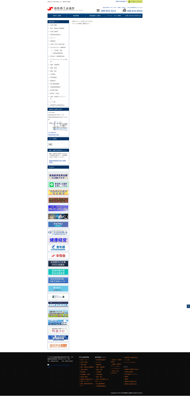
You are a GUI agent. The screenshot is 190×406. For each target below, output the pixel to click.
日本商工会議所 (129, 372)
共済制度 (52, 74)
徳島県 (126, 376)
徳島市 (126, 379)
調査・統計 (53, 71)
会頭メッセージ (84, 359)
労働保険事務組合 (55, 87)
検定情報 (76, 15)
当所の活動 (53, 25)
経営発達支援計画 (55, 34)
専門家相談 (53, 77)
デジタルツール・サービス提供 (58, 60)
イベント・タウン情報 (114, 15)
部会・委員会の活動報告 (57, 28)
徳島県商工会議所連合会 (57, 105)
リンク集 (52, 102)
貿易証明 (52, 80)
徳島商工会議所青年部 (131, 381)
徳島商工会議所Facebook (131, 369)
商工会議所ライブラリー (131, 374)
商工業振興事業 (54, 84)
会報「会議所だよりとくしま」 (58, 97)
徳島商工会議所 (68, 9)
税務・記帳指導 (54, 64)
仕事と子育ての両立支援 (57, 44)
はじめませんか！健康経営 (58, 47)
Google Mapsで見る (53, 134)
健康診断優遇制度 (58, 53)
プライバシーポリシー (131, 362)
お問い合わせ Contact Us (133, 15)
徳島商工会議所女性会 (131, 384)
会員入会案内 (54, 31)
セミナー (52, 38)
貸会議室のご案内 (94, 15)
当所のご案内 (57, 15)
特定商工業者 (54, 90)
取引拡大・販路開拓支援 (57, 56)
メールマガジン (116, 368)
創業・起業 (53, 68)
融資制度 (52, 41)
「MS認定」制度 (57, 50)
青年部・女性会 (54, 93)
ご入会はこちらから (136, 1)
